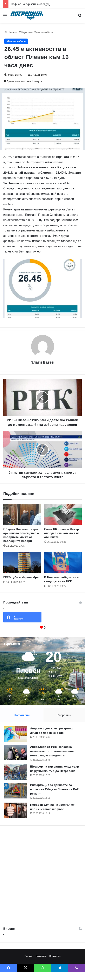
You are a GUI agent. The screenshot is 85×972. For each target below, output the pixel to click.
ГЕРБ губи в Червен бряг (21, 577)
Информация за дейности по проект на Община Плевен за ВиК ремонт (54, 789)
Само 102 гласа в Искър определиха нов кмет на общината (61, 533)
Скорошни (64, 715)
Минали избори (43, 32)
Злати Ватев (14, 74)
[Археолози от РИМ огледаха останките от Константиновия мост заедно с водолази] (15, 752)
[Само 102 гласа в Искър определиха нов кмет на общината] (63, 514)
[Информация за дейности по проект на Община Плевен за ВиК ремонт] (15, 790)
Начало (12, 32)
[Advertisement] (42, 872)
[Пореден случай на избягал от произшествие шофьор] (15, 810)
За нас (29, 956)
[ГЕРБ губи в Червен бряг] (22, 562)
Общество (25, 32)
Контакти (54, 956)
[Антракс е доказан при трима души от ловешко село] (15, 734)
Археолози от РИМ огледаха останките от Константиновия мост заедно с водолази (52, 751)
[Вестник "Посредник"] (26, 15)
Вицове (9, 928)
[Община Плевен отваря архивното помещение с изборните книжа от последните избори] (22, 514)
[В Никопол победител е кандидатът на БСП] (63, 562)
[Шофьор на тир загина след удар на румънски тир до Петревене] (15, 772)
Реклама (41, 956)
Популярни (22, 715)
